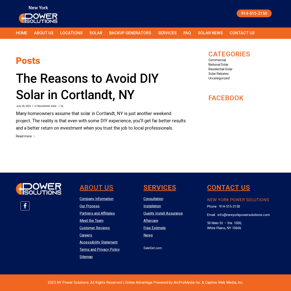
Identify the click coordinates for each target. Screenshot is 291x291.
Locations (71, 32)
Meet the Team (91, 220)
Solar (95, 32)
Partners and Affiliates (97, 213)
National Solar (218, 64)
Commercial (217, 60)
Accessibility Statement (99, 242)
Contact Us (242, 32)
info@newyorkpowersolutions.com (244, 215)
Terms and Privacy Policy (100, 249)
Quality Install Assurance (163, 213)
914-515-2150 (254, 13)
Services (167, 32)
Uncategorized (219, 78)
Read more (24, 136)
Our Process (90, 206)
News (148, 235)
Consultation (153, 199)
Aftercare (150, 220)
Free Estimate (154, 228)
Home (21, 32)
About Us (43, 32)
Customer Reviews (95, 228)
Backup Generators (130, 32)
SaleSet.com (152, 248)
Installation (152, 206)
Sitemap (86, 257)
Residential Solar (47, 106)
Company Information (96, 199)
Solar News (210, 32)
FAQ (187, 32)
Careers (86, 235)
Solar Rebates (218, 73)
